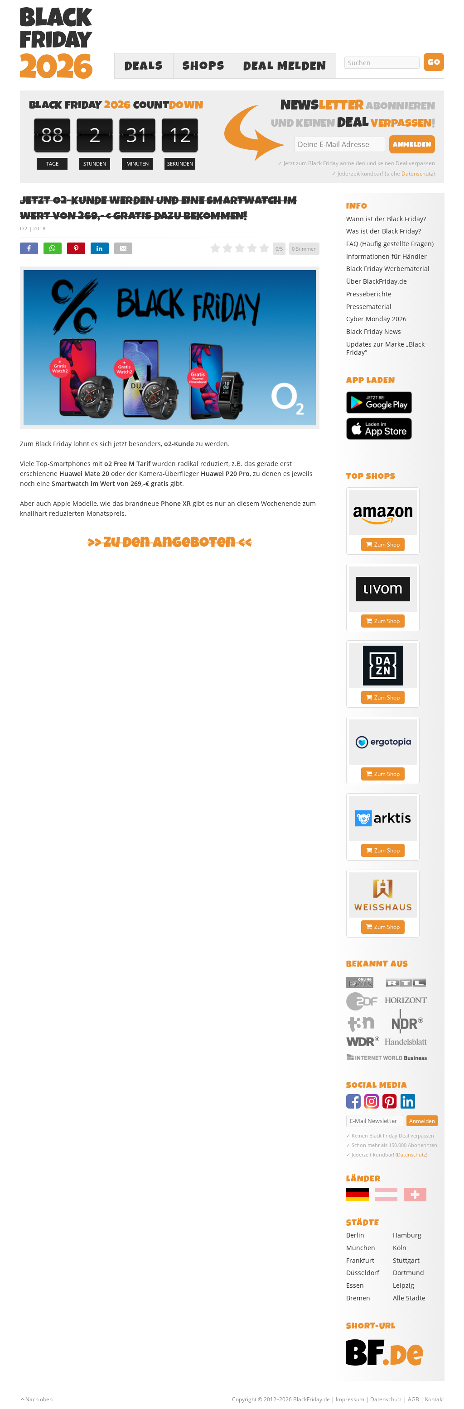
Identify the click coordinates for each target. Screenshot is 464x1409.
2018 (39, 228)
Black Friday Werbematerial (388, 269)
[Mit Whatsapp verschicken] (53, 248)
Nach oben (39, 1399)
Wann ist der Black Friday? (386, 219)
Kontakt (434, 1399)
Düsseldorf (362, 1272)
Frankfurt (360, 1260)
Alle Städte (409, 1298)
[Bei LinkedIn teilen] (100, 248)
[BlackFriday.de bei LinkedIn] (410, 1105)
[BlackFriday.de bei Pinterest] (391, 1105)
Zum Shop (387, 544)
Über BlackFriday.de (376, 281)
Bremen (358, 1298)
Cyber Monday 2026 (376, 319)
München (360, 1247)
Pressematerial (369, 307)
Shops (204, 66)
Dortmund (408, 1272)
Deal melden (285, 66)
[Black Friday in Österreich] (386, 1199)
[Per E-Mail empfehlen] (123, 248)
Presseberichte (369, 294)
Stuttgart (406, 1260)
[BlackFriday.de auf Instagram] (373, 1105)
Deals (144, 66)
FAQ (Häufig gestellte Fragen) (390, 244)
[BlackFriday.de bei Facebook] (355, 1105)
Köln (399, 1247)
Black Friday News (373, 332)
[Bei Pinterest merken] (76, 248)
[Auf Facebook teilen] (29, 248)
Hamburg (407, 1235)
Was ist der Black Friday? (383, 231)
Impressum (350, 1399)
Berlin (355, 1235)
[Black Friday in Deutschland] (359, 1199)
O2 (24, 228)
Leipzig (403, 1285)
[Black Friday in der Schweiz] (412, 1199)
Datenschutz (417, 173)
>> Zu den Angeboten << (169, 543)
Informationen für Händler (386, 256)
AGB (413, 1399)
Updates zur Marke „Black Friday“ (385, 348)
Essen (355, 1285)
